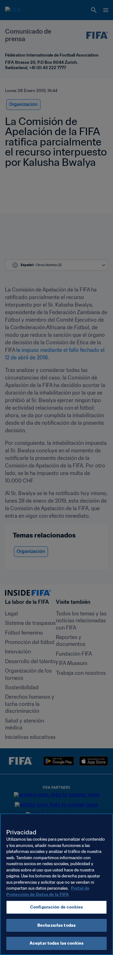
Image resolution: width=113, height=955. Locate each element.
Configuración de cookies (56, 907)
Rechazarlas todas (56, 925)
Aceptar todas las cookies (56, 943)
